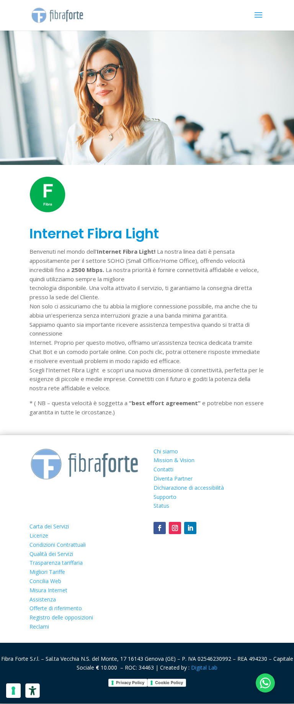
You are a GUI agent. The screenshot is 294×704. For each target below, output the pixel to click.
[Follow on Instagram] (175, 528)
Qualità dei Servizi (51, 553)
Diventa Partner (173, 478)
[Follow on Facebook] (160, 528)
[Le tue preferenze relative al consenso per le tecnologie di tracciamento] (13, 690)
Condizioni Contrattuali (57, 544)
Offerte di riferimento (55, 608)
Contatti (163, 469)
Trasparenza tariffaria (56, 562)
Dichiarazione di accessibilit (189, 487)
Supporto (165, 496)
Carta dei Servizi (49, 526)
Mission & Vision (174, 460)
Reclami (39, 626)
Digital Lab (204, 667)
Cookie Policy (169, 682)
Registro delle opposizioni (61, 617)
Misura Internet (48, 590)
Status (161, 505)
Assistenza (42, 599)
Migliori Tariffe (47, 571)
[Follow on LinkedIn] (190, 528)
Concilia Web (45, 581)
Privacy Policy (130, 682)
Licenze (38, 535)
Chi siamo (166, 451)
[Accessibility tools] (32, 690)
